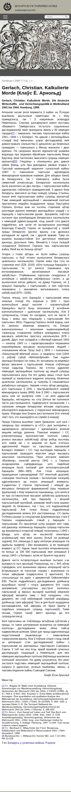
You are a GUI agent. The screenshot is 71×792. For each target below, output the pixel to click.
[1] (13, 133)
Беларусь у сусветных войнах (26, 742)
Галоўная (7, 80)
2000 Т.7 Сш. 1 (23, 80)
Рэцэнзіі (50, 742)
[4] (58, 609)
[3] (23, 228)
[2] (15, 161)
